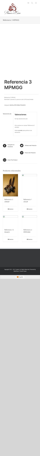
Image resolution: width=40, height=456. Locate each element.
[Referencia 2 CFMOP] (10, 185)
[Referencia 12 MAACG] (10, 221)
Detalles (11, 209)
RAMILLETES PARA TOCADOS (18, 105)
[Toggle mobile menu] (36, 3)
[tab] (7, 114)
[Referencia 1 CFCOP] (29, 185)
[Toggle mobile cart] (28, 3)
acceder (20, 130)
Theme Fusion (23, 271)
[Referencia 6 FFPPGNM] (29, 221)
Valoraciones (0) (7, 114)
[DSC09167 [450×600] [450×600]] (20, 51)
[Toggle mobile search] (32, 3)
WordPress (16, 271)
